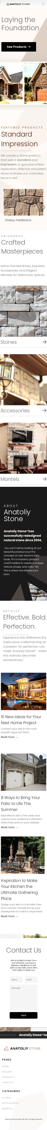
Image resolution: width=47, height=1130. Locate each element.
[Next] (42, 207)
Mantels (7, 1108)
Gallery (7, 1071)
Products (8, 1077)
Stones (6, 1097)
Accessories (10, 1103)
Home (5, 1066)
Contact (8, 1082)
